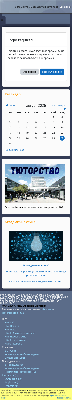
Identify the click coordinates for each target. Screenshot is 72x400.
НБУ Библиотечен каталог (20, 333)
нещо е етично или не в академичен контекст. (36, 281)
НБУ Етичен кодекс (16, 340)
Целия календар (15, 149)
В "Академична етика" (36, 265)
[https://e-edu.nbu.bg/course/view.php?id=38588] (36, 245)
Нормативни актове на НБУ (21, 371)
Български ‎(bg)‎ (10, 375)
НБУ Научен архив (15, 336)
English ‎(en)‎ (11, 382)
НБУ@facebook (13, 343)
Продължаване (52, 72)
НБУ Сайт (10, 322)
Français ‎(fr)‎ (11, 385)
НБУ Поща (11, 329)
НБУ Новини (12, 326)
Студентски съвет (15, 357)
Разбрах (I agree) (64, 398)
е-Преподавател (14, 364)
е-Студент (10, 350)
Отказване (30, 72)
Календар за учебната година (22, 354)
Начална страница (13, 312)
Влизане (65, 6)
